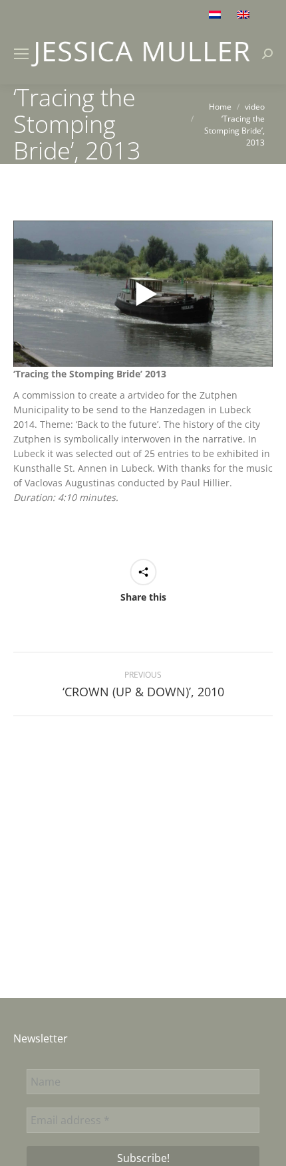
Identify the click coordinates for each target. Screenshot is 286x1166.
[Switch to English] (245, 14)
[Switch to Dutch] (216, 14)
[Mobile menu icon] (21, 54)
